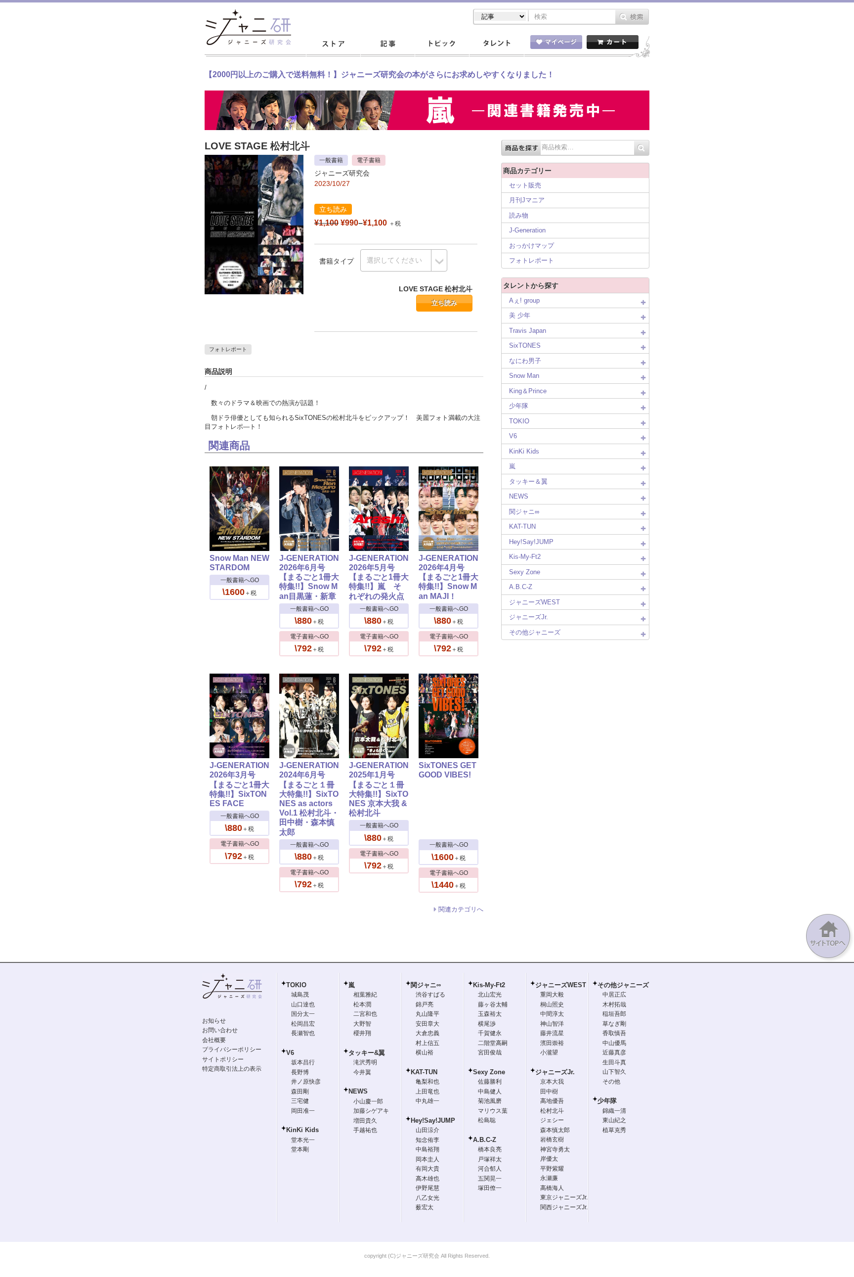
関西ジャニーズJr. (564, 1207)
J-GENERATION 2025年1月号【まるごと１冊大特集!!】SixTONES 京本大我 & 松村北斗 (379, 789)
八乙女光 (427, 1197)
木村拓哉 (614, 1004)
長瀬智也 (303, 1033)
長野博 (300, 1072)
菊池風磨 (490, 1100)
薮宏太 (424, 1207)
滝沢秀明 (365, 1062)
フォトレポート (228, 349)
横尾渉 (487, 1023)
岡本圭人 (427, 1159)
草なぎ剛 (614, 1023)
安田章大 (427, 1023)
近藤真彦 (614, 1052)
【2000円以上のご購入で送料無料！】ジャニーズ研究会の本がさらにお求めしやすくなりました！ (380, 74)
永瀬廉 (549, 1178)
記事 (387, 44)
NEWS (518, 496)
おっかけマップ (531, 245)
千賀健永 (490, 1033)
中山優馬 (614, 1043)
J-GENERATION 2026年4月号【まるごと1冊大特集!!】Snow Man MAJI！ (448, 577)
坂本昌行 (303, 1062)
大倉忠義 (427, 1033)
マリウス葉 (493, 1110)
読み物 (518, 215)
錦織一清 (614, 1110)
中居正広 (614, 994)
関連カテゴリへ (460, 909)
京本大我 (552, 1081)
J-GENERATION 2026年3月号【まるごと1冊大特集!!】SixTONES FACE (239, 784)
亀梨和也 (427, 1081)
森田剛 (300, 1091)
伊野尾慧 (427, 1188)
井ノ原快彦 (306, 1081)
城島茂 (300, 994)
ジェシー (552, 1120)
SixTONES (525, 345)
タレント (496, 44)
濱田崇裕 (552, 1043)
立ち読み (444, 303)
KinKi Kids (524, 451)
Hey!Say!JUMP (531, 542)
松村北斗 (552, 1110)
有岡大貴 (427, 1168)
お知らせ (214, 1020)
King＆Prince (528, 391)
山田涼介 (427, 1130)
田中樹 (549, 1091)
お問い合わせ (220, 1030)
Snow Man (524, 375)
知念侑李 (427, 1140)
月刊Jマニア (527, 200)
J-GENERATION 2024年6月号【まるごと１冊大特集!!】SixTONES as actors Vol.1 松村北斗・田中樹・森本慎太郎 (309, 798)
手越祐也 (365, 1130)
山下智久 (614, 1071)
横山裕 (424, 1052)
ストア (333, 44)
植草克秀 (614, 1130)
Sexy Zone (524, 572)
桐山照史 (552, 1004)
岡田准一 (303, 1110)
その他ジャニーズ (534, 632)
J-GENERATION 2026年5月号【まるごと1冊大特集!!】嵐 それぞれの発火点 (379, 577)
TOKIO (519, 421)
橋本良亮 (490, 1149)
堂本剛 (300, 1149)
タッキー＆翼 (528, 481)
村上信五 (427, 1043)
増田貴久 (365, 1120)
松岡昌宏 (303, 1023)
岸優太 (549, 1158)
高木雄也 (427, 1178)
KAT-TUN (522, 526)
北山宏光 (490, 994)
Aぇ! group (524, 300)
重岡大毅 (552, 994)
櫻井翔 (362, 1033)
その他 (611, 1081)
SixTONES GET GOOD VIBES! (447, 770)
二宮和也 (365, 1013)
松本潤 (362, 1004)
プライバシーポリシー (231, 1049)
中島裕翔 (427, 1149)
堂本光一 (303, 1140)
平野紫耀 (552, 1168)
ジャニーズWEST (534, 602)
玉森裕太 (490, 1013)
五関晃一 (490, 1178)
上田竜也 (427, 1091)
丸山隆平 (427, 1013)
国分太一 (303, 1013)
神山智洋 (552, 1023)
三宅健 (300, 1100)
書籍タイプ (336, 261)
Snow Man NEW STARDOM (239, 563)
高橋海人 (552, 1188)
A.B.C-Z (520, 587)
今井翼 (362, 1072)
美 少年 (519, 315)
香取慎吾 (614, 1033)
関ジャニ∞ (524, 511)
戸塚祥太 (490, 1159)
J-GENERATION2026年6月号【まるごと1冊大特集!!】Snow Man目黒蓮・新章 (309, 577)
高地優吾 (552, 1100)
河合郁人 (490, 1168)
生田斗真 (614, 1062)
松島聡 (487, 1120)
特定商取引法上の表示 (231, 1068)
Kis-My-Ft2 (525, 556)
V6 (513, 436)
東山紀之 (614, 1120)
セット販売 (525, 185)
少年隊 (518, 406)
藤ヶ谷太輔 (493, 1004)
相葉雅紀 (365, 994)
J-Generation (527, 230)
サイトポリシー (223, 1059)
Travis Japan (527, 330)
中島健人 (490, 1091)
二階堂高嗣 (493, 1043)
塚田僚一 (490, 1188)
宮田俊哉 (490, 1052)
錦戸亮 (424, 1004)
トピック (442, 44)
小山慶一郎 (368, 1101)
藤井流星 (552, 1033)
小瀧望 (549, 1052)
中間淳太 (552, 1013)
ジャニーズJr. (528, 617)
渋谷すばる (430, 994)
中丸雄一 (427, 1100)
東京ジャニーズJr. (564, 1197)
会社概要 (214, 1040)
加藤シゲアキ (371, 1110)
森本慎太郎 (555, 1130)
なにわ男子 (525, 361)
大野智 (362, 1023)
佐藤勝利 (490, 1081)
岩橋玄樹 (552, 1139)
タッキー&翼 (366, 1052)
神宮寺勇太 (555, 1149)
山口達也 (303, 1004)
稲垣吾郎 (614, 1013)
